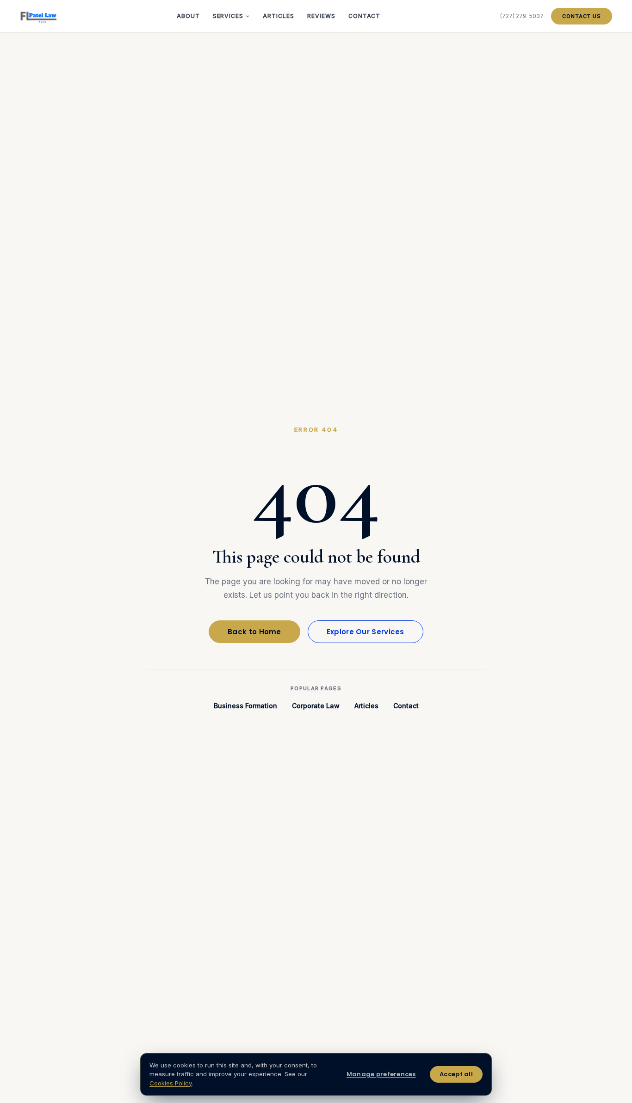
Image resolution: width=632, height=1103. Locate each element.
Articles (278, 15)
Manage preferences (381, 1074)
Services (228, 15)
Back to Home (254, 632)
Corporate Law (316, 706)
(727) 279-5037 (522, 15)
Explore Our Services (365, 632)
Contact (364, 15)
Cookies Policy (170, 1083)
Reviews (321, 15)
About (188, 15)
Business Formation (245, 706)
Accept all (456, 1074)
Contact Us (581, 16)
